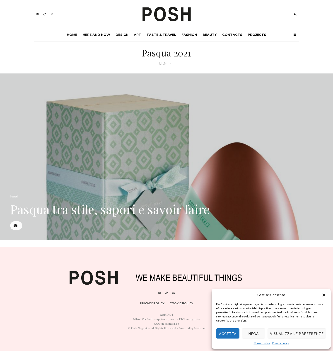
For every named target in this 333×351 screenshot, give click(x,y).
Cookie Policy (262, 343)
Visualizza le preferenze (297, 334)
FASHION (189, 35)
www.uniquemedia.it (166, 323)
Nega (253, 334)
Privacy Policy (280, 343)
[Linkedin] (52, 13)
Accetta (227, 334)
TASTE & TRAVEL (161, 35)
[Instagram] (37, 13)
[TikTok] (44, 13)
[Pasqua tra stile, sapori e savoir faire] (166, 156)
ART (137, 35)
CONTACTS (232, 35)
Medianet (200, 328)
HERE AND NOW (96, 35)
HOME (72, 35)
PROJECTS (257, 35)
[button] (324, 295)
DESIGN (122, 35)
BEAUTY (210, 35)
